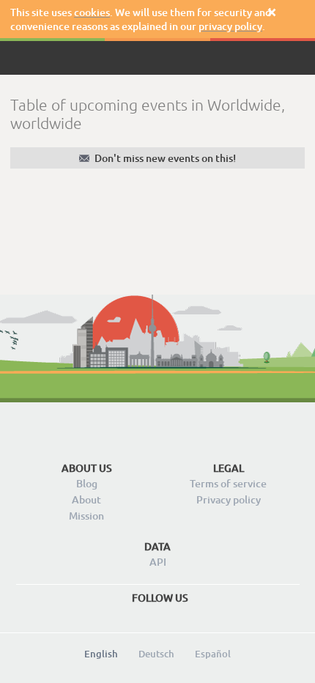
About (86, 499)
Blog (86, 483)
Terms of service (228, 483)
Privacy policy (228, 499)
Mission (86, 516)
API (157, 562)
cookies (92, 12)
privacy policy (230, 26)
